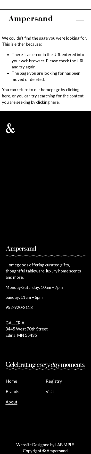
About (11, 401)
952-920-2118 (19, 307)
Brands (12, 391)
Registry (54, 381)
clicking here (47, 102)
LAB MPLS (64, 444)
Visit (50, 391)
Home (11, 381)
